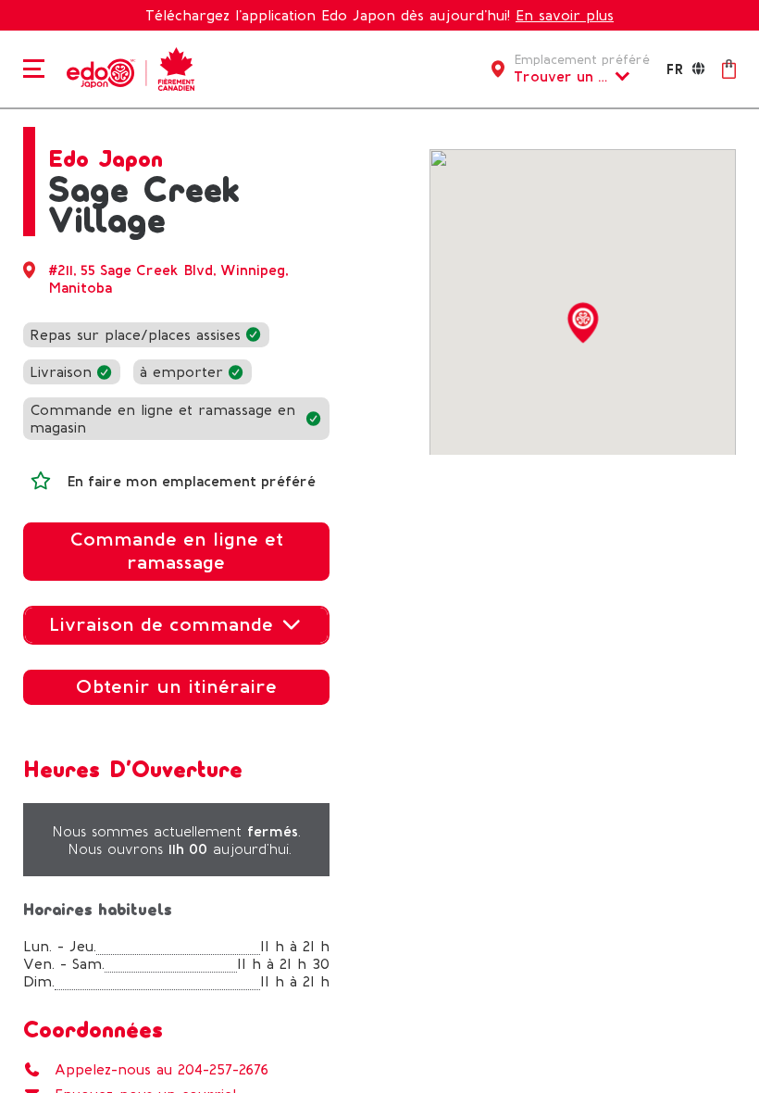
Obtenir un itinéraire (176, 686)
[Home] (127, 67)
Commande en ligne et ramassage (176, 551)
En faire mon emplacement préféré (191, 481)
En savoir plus (565, 15)
